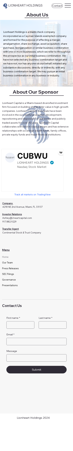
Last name (45, 317)
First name (13, 317)
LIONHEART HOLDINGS (25, 5)
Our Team (7, 262)
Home (5, 256)
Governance (9, 279)
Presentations (10, 285)
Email (10, 334)
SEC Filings (8, 274)
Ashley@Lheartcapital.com (17, 218)
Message (11, 351)
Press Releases (10, 268)
